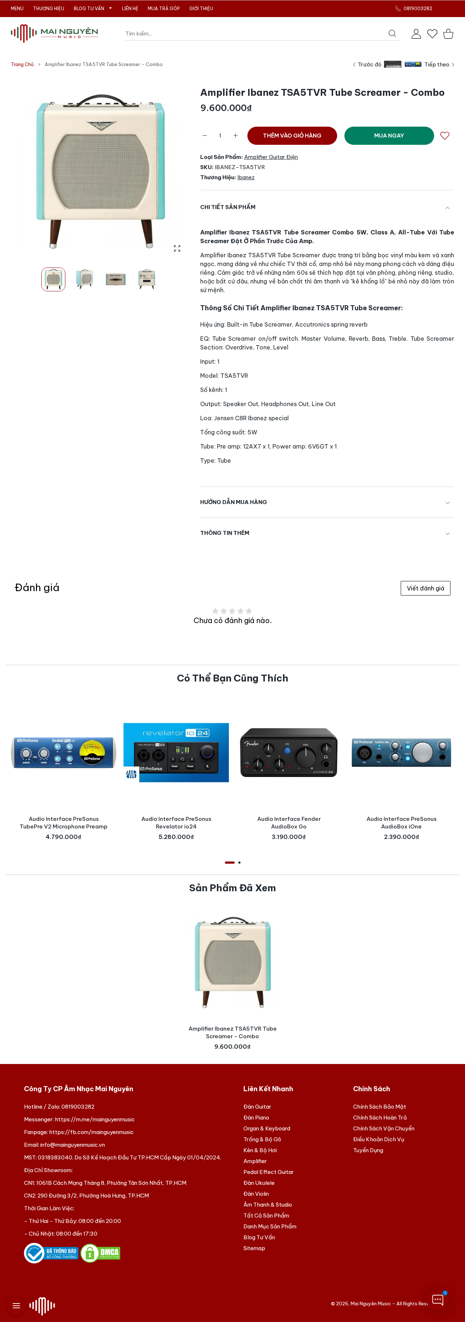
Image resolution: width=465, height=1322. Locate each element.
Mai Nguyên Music (371, 1303)
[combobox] (262, 34)
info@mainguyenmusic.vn (72, 1144)
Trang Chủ (22, 64)
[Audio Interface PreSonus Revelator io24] (176, 752)
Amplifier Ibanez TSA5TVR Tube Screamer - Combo (233, 1032)
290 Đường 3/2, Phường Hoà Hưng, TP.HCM (93, 1195)
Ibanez (246, 177)
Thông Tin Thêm (224, 532)
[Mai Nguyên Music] (54, 33)
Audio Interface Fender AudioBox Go (289, 822)
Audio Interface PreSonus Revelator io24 (176, 822)
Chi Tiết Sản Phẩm (227, 207)
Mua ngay (389, 135)
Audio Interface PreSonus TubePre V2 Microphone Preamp (64, 822)
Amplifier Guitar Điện (271, 157)
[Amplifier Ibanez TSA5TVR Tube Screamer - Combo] (232, 962)
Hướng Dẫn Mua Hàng (233, 502)
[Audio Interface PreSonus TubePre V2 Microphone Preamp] (63, 752)
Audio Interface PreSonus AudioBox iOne (402, 822)
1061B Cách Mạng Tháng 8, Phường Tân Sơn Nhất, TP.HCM (111, 1182)
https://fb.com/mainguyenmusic (91, 1132)
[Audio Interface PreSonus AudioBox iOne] (401, 752)
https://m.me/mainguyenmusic (95, 1119)
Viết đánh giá (425, 588)
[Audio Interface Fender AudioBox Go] (288, 752)
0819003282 (77, 1106)
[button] (166, 171)
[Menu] (16, 1306)
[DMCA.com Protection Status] (100, 1252)
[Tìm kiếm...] (392, 33)
